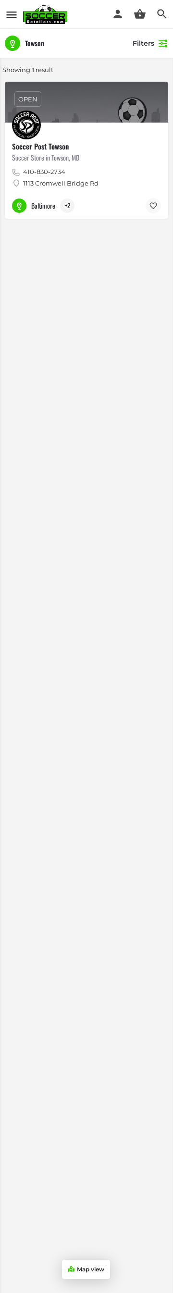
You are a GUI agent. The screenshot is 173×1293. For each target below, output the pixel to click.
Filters (143, 43)
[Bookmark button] (153, 205)
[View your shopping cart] (140, 14)
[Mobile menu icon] (11, 14)
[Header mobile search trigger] (162, 14)
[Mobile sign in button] (117, 14)
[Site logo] (46, 14)
